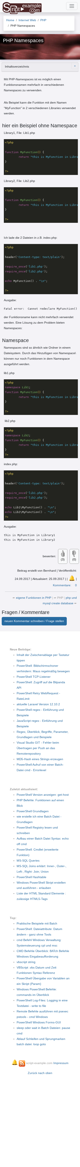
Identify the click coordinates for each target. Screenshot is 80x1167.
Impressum (60, 1063)
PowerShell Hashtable (31, 877)
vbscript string (26, 962)
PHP (60, 597)
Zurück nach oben (40, 1073)
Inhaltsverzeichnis (17, 66)
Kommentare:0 (65, 585)
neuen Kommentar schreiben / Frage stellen (34, 621)
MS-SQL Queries (28, 860)
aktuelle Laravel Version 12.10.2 (38, 704)
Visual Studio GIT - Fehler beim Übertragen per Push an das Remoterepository (38, 748)
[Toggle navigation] (71, 6)
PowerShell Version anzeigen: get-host (43, 794)
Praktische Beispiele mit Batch (37, 923)
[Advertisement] (40, 1119)
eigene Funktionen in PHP (34, 597)
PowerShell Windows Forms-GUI (39, 1022)
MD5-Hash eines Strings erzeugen (40, 759)
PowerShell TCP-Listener (34, 676)
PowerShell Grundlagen (33, 811)
